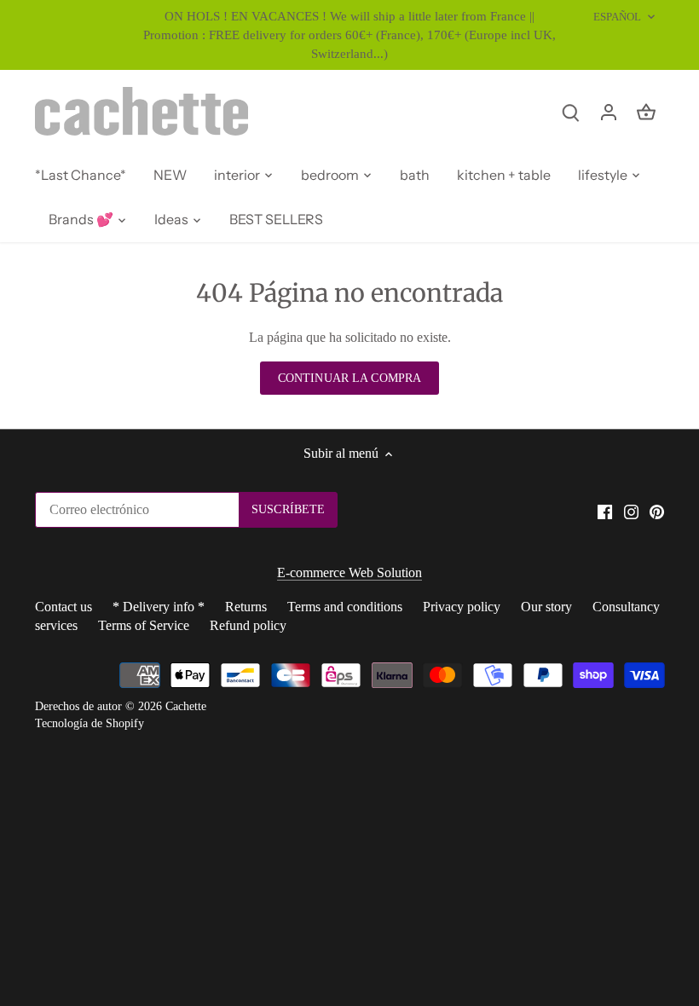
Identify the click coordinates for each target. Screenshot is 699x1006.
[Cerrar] (653, 768)
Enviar (601, 919)
